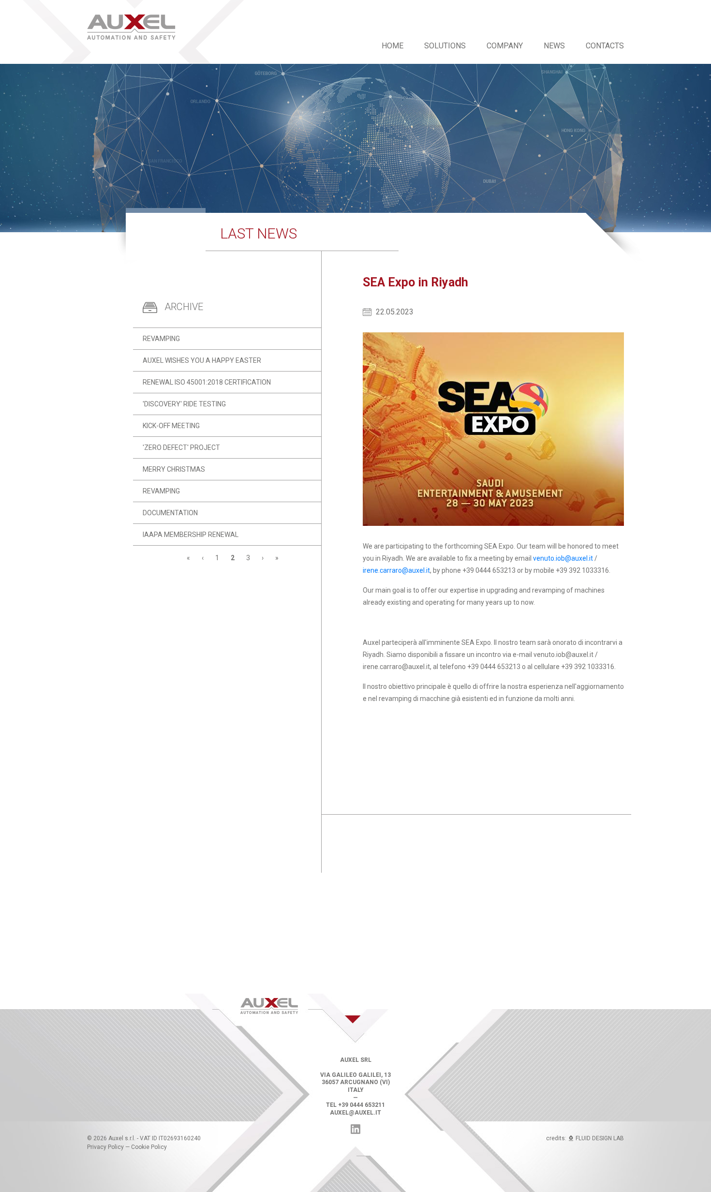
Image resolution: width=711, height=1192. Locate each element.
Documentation (170, 513)
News (554, 45)
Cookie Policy (149, 1147)
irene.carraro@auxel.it (396, 570)
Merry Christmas (174, 469)
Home (392, 45)
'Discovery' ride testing (184, 404)
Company (505, 45)
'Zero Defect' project (181, 447)
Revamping (161, 339)
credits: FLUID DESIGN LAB (585, 1138)
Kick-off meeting (171, 426)
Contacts (605, 45)
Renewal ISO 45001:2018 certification (207, 382)
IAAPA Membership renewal (190, 534)
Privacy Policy (105, 1147)
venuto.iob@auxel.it (563, 558)
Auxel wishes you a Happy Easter (202, 360)
